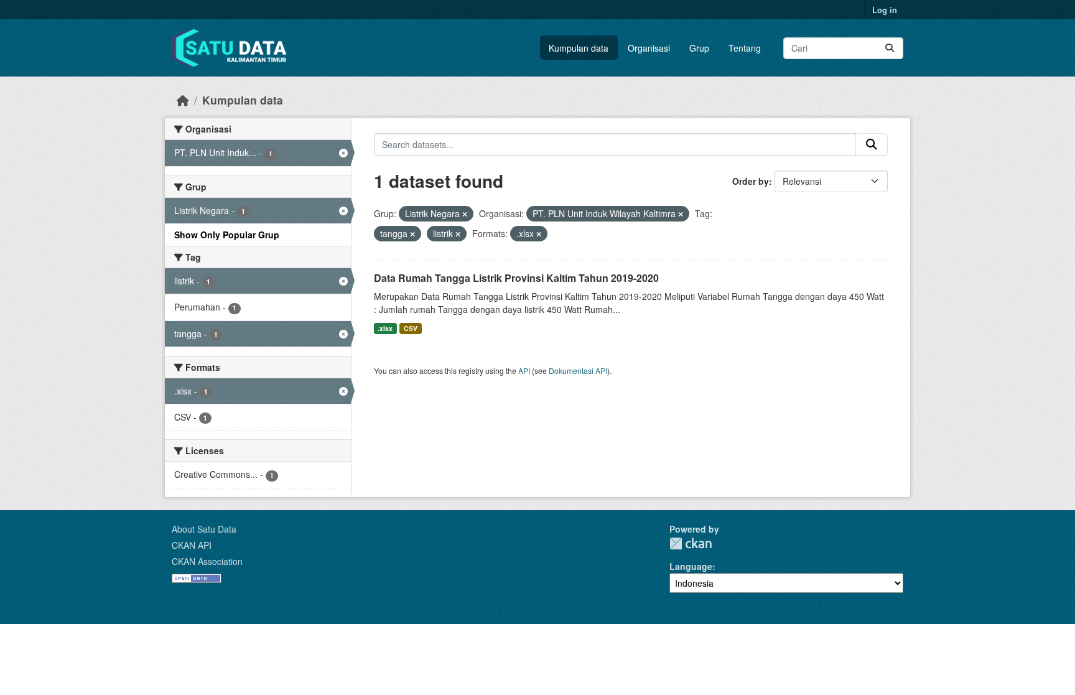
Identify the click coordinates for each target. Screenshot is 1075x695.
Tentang (744, 48)
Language (690, 566)
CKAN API (192, 545)
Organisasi (649, 48)
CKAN (690, 543)
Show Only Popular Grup (226, 234)
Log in (884, 10)
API (524, 370)
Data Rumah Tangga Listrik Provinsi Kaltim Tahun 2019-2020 (516, 278)
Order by (750, 181)
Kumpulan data (578, 48)
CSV (410, 328)
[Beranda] (183, 100)
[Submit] (889, 48)
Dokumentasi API (578, 370)
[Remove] (464, 214)
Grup (699, 48)
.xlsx (385, 328)
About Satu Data (204, 529)
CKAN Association (207, 561)
